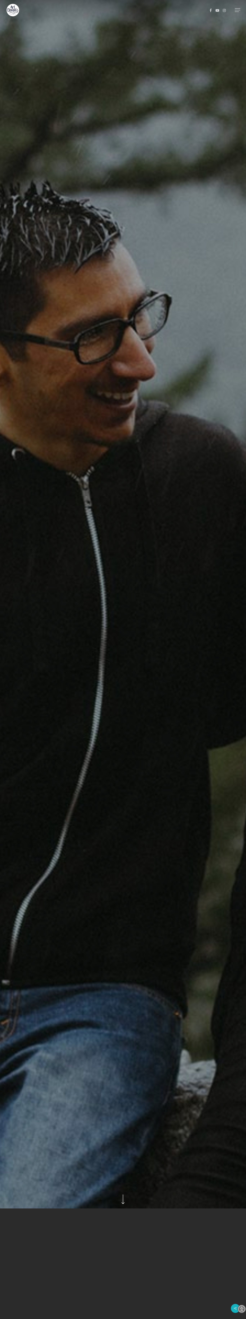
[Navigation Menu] (238, 10)
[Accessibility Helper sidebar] (241, 1309)
